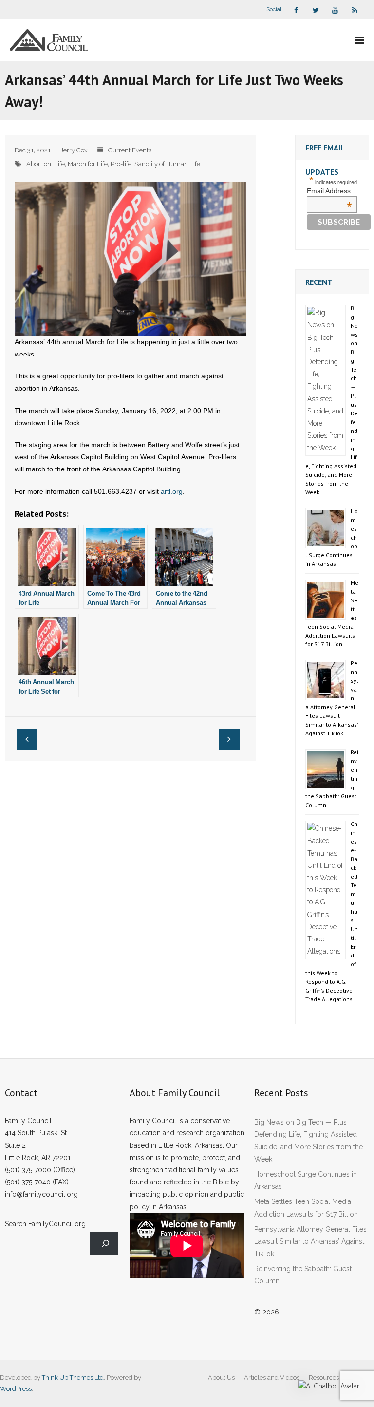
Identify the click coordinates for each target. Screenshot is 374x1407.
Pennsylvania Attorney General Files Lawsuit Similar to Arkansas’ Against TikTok (310, 1241)
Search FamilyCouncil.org (45, 1224)
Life (59, 164)
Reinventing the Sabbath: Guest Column (303, 1275)
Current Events (129, 150)
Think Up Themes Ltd (73, 1377)
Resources (324, 1377)
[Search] (104, 1243)
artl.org (172, 491)
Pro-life (121, 164)
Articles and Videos (271, 1377)
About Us (221, 1377)
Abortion (38, 164)
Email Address (329, 191)
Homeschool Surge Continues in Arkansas (305, 1180)
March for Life (88, 164)
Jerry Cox (73, 150)
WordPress (16, 1388)
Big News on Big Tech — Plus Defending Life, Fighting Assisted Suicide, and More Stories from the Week (308, 1140)
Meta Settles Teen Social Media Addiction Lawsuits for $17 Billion (306, 1208)
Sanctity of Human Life (167, 164)
